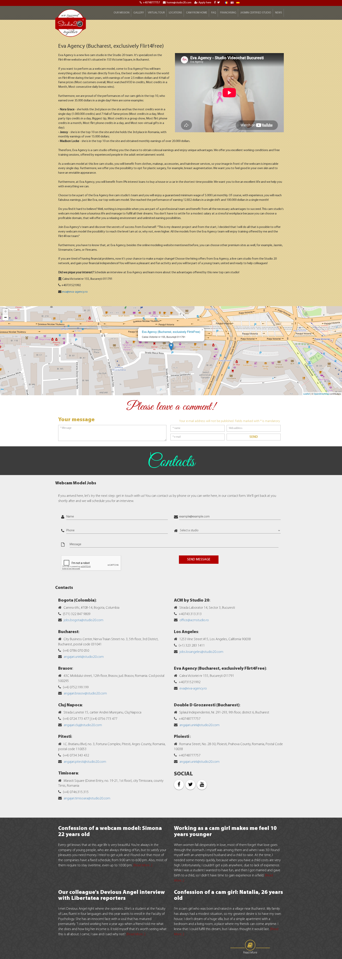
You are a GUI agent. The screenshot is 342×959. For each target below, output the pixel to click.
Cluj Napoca (70, 705)
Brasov (65, 668)
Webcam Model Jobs (75, 483)
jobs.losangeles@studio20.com (201, 652)
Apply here (205, 2)
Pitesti (64, 736)
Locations (175, 12)
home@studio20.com (179, 2)
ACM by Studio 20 (191, 600)
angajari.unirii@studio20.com (84, 657)
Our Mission (121, 12)
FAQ (213, 12)
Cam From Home (196, 12)
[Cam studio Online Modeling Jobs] (70, 22)
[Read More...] (142, 865)
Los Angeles (186, 632)
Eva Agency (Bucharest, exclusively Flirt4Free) (171, 332)
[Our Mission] (237, 2)
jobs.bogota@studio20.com (83, 620)
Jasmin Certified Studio (255, 12)
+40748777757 (151, 2)
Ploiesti (182, 736)
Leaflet (306, 393)
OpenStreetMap (321, 393)
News (278, 12)
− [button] (5, 317)
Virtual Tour (156, 12)
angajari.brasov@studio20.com (85, 693)
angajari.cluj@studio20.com (83, 725)
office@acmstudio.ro (194, 620)
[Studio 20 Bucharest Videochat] (232, 2)
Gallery (138, 12)
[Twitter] (219, 2)
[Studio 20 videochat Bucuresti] (226, 2)
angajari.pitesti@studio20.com (85, 762)
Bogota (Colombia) (77, 600)
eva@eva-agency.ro (75, 291)
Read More (250, 952)
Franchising (228, 12)
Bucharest (68, 632)
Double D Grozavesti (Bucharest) (206, 705)
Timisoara (68, 773)
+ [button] (5, 311)
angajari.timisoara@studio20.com (87, 798)
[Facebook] (215, 2)
